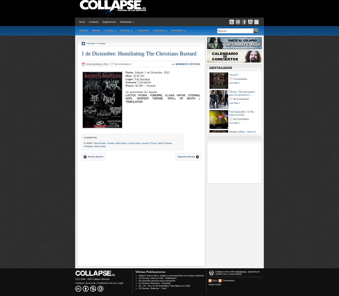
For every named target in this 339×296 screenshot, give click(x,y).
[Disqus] (141, 212)
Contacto (93, 22)
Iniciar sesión (215, 284)
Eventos (109, 30)
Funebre (111, 143)
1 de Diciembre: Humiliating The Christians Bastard (138, 53)
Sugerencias (109, 22)
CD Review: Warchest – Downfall (154, 283)
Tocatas (102, 43)
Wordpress (241, 271)
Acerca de (91, 283)
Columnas (158, 30)
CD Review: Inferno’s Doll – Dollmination (158, 278)
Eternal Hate (100, 143)
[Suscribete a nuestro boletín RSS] (256, 22)
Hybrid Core (221, 274)
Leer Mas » (234, 85)
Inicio (82, 22)
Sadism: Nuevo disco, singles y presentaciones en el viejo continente (171, 275)
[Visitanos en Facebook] (244, 22)
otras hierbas (235, 274)
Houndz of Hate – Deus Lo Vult (242, 115)
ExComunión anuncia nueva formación (157, 281)
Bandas (96, 30)
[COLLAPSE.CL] (83, 43)
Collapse (219, 271)
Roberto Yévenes (188, 64)
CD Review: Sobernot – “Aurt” (153, 288)
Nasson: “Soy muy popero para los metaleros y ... (242, 75)
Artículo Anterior (95, 157)
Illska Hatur (121, 143)
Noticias (83, 30)
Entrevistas (143, 30)
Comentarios (228, 280)
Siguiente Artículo (186, 157)
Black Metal (100, 146)
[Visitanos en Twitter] (231, 22)
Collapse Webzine (101, 279)
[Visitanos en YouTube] (250, 22)
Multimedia (177, 30)
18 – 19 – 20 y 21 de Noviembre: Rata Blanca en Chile (164, 286)
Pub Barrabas (142, 79)
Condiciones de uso (106, 283)
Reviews (125, 30)
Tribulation (88, 146)
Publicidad (125, 22)
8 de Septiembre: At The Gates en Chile (241, 95)
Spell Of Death (165, 143)
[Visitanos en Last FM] (238, 22)
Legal (120, 283)
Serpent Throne (149, 143)
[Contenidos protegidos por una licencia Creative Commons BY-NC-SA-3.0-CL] (89, 289)
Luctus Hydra (134, 143)
